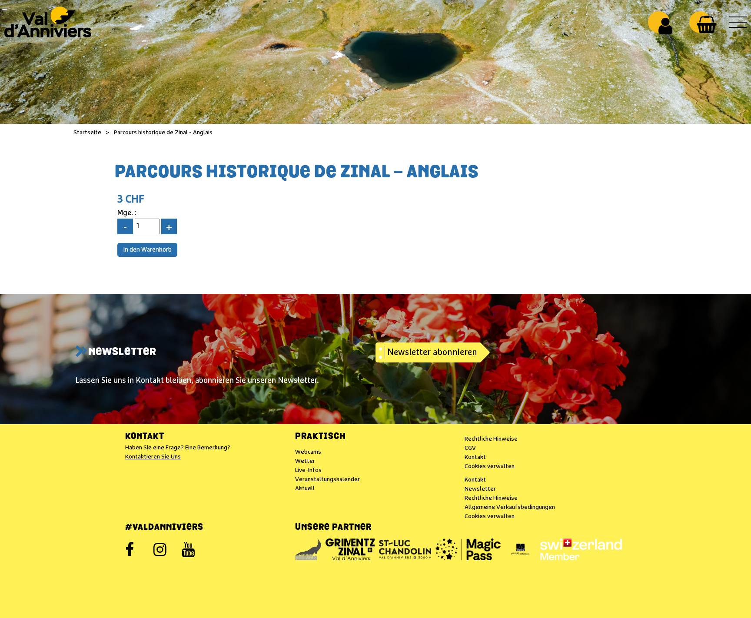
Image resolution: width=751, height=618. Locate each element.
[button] (706, 24)
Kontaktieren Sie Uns (153, 457)
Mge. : (126, 213)
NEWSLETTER (122, 352)
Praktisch (320, 436)
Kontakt (144, 436)
